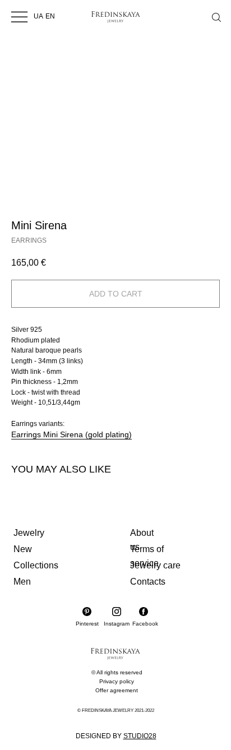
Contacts (147, 581)
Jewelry (28, 533)
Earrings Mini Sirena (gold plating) (71, 434)
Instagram (117, 624)
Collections (35, 565)
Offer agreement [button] (116, 690)
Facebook (145, 624)
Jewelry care (155, 565)
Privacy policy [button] (116, 681)
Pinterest (87, 624)
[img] (19, 16)
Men (22, 581)
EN (50, 16)
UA (38, 16)
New (22, 549)
